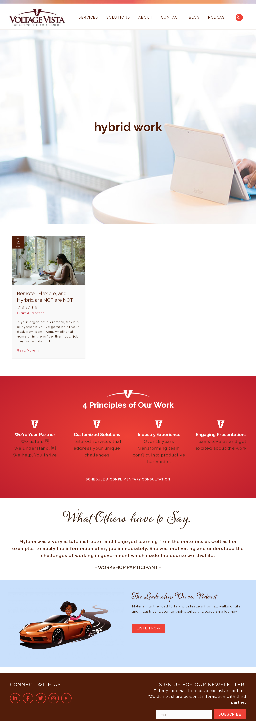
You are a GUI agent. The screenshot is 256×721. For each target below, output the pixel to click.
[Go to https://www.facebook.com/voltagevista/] (28, 698)
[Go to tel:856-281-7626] (239, 17)
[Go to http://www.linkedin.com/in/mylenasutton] (15, 698)
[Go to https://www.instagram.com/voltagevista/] (53, 698)
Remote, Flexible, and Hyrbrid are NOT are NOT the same (45, 300)
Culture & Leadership (30, 313)
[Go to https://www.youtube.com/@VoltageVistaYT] (66, 698)
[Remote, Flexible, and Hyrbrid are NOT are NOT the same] (48, 260)
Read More (28, 350)
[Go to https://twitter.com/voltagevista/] (41, 698)
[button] (128, 479)
